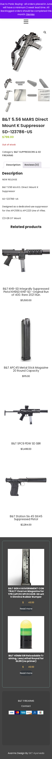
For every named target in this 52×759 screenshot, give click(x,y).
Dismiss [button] (30, 14)
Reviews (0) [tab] (32, 164)
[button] (45, 32)
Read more (26, 608)
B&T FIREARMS (26, 701)
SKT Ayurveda (36, 753)
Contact (26, 706)
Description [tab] (13, 164)
